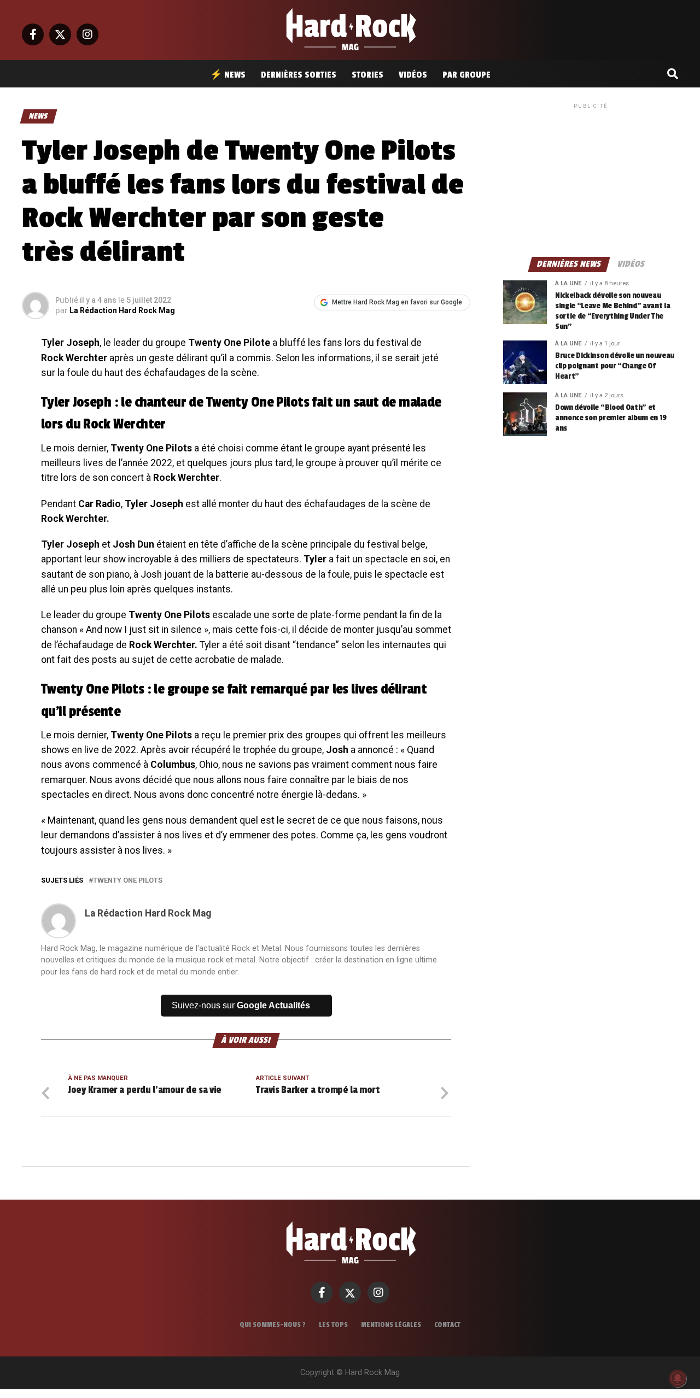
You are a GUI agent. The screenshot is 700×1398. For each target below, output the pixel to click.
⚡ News (228, 74)
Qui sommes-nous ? (273, 1324)
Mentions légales (391, 1324)
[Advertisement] (590, 179)
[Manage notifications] (677, 1378)
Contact (447, 1324)
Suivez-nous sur (241, 1005)
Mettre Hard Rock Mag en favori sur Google (397, 302)
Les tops (333, 1324)
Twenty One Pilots (127, 880)
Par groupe (466, 74)
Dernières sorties (298, 74)
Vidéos (413, 74)
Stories (367, 74)
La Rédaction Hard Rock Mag (122, 310)
